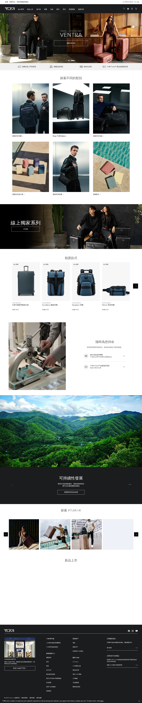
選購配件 (96, 194)
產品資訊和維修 (50, 674)
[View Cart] (136, 9)
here (101, 701)
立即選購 (25, 229)
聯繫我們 (48, 657)
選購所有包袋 (97, 136)
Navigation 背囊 (77, 305)
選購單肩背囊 (57, 194)
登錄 (74, 643)
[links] (105, 355)
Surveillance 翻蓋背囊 (50, 305)
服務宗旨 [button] (81, 9)
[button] (68, 60)
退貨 (47, 666)
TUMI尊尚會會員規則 (52, 647)
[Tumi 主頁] (10, 8)
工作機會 (75, 678)
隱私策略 (32, 698)
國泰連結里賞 (76, 686)
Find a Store (129, 2)
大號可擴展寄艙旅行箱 (20, 305)
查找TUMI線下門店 (19, 668)
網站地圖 (38, 698)
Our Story (75, 661)
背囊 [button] (45, 9)
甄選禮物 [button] (72, 9)
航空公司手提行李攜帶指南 (53, 678)
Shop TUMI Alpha (59, 136)
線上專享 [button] (21, 9)
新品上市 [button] (30, 9)
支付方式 (48, 670)
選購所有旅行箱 (17, 194)
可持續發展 (76, 682)
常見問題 (48, 682)
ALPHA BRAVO (46, 303)
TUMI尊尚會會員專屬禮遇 (53, 643)
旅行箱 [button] (38, 9)
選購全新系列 (71, 43)
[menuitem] (21, 8)
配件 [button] (58, 9)
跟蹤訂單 (75, 647)
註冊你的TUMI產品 (78, 651)
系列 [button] (64, 9)
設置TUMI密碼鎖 (51, 686)
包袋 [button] (51, 9)
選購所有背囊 (17, 136)
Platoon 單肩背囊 (108, 305)
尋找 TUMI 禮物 (77, 674)
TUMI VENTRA (16, 303)
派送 (47, 661)
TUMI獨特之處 (77, 666)
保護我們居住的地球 (71, 492)
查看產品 (26, 296)
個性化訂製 (76, 670)
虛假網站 (48, 691)
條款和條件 (25, 698)
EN (135, 2)
